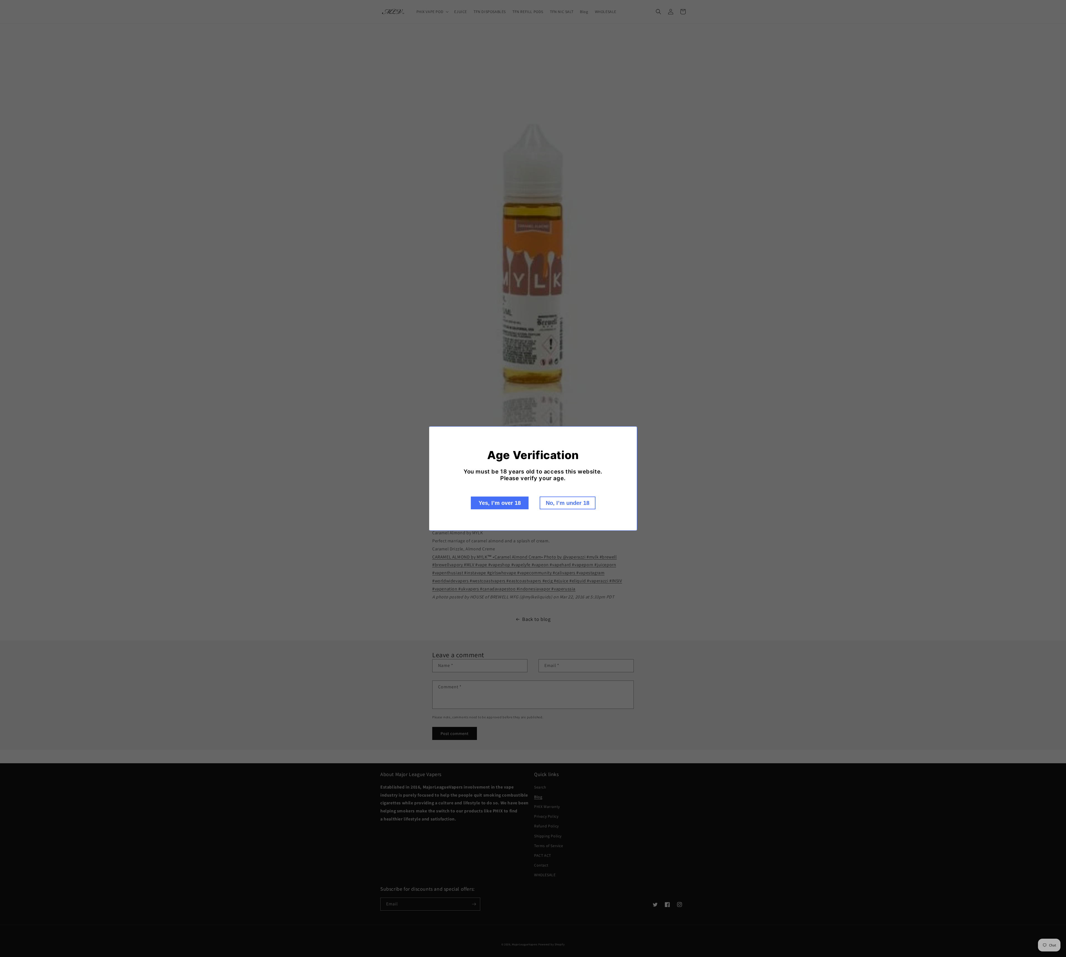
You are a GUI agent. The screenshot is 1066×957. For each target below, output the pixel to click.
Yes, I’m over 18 (500, 503)
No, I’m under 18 (567, 503)
